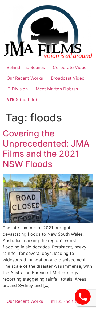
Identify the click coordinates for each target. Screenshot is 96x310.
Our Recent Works (25, 78)
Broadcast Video (68, 78)
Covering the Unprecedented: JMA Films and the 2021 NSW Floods (46, 148)
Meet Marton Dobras (57, 88)
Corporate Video (70, 67)
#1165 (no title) (22, 99)
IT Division (17, 88)
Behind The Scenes (26, 67)
